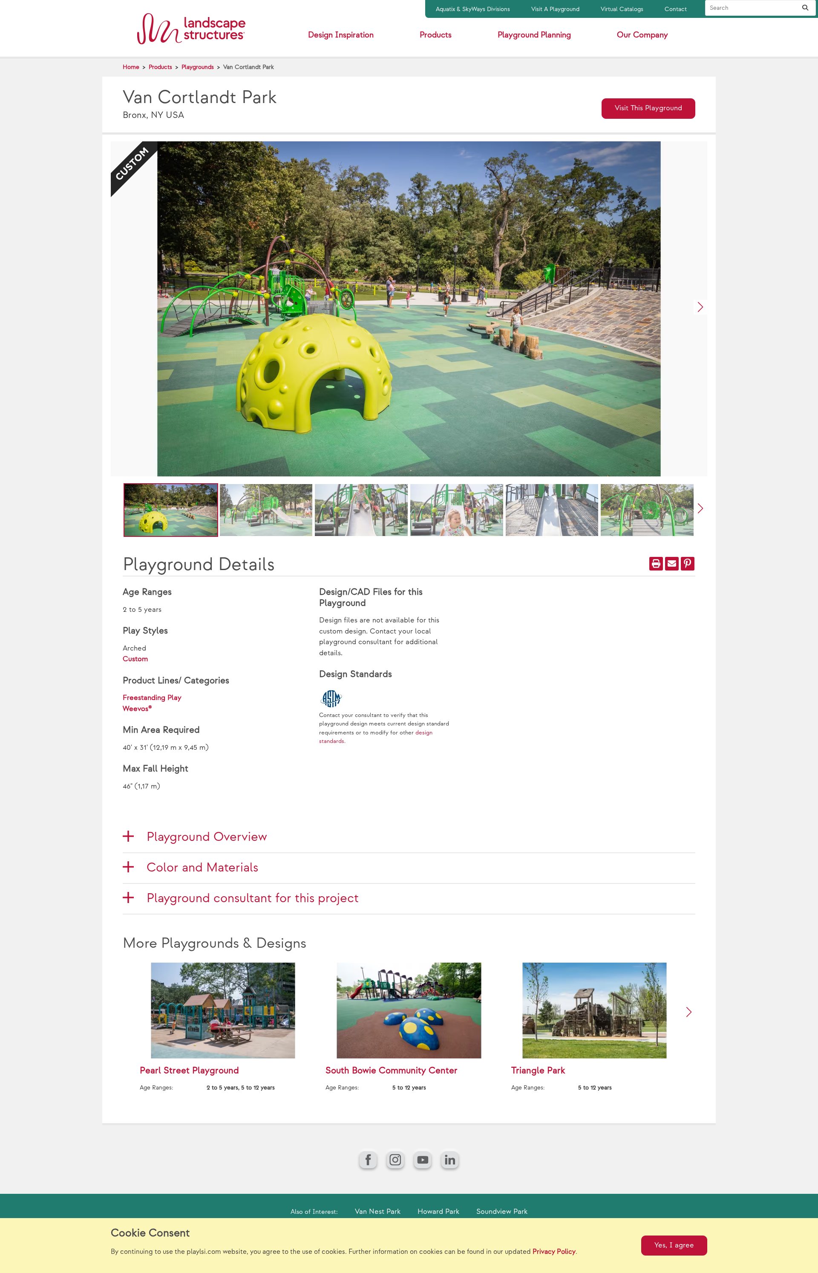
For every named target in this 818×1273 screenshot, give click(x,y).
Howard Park (438, 1211)
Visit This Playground (648, 108)
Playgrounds (197, 67)
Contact (676, 9)
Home (131, 67)
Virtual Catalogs (622, 9)
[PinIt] (687, 564)
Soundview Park (501, 1211)
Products (160, 67)
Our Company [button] (642, 35)
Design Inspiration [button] (341, 35)
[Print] (656, 564)
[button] (700, 307)
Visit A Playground (555, 9)
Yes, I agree (674, 1245)
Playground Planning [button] (534, 35)
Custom (135, 659)
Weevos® (137, 709)
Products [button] (436, 35)
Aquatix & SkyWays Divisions (473, 9)
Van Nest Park (377, 1211)
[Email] (672, 564)
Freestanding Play (152, 698)
